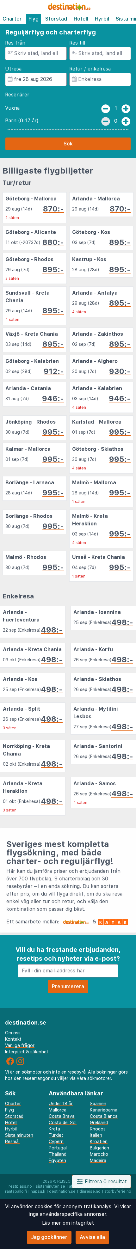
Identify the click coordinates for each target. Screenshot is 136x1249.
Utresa (13, 69)
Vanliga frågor (19, 1045)
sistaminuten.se (50, 1186)
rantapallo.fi (16, 1191)
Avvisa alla (92, 1237)
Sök (68, 144)
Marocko (99, 1154)
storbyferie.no (117, 1191)
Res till (77, 43)
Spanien (98, 1103)
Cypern (56, 1141)
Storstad (56, 19)
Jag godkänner (49, 1237)
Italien (96, 1135)
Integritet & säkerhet (26, 1051)
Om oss (13, 1032)
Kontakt (13, 1039)
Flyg (33, 19)
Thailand (57, 1154)
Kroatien (99, 1141)
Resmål (12, 1141)
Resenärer (17, 95)
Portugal (58, 1147)
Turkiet (56, 1135)
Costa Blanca (104, 1116)
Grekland (99, 1122)
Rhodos (98, 1128)
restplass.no (20, 1186)
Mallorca (57, 1109)
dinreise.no (90, 1191)
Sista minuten (19, 1135)
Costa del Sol (63, 1122)
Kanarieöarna (103, 1109)
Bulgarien (99, 1147)
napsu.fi (38, 1191)
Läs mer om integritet (68, 1223)
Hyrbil (102, 19)
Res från (15, 43)
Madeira (98, 1160)
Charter (12, 19)
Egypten (57, 1160)
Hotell (81, 19)
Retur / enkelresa (90, 69)
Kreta (54, 1128)
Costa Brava (62, 1116)
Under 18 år (61, 1103)
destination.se (62, 1191)
